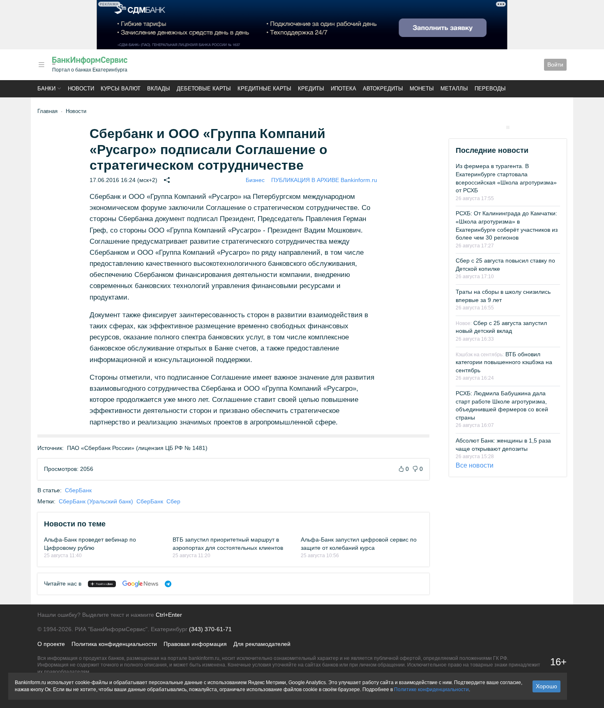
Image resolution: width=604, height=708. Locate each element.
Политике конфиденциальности (431, 689)
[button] (41, 64)
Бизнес (255, 180)
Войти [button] (555, 64)
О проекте (51, 644)
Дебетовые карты (204, 88)
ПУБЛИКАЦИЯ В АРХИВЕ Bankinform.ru (324, 180)
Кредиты (311, 88)
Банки (46, 88)
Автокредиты (383, 88)
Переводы (490, 88)
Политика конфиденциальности (114, 644)
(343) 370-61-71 (210, 629)
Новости (81, 88)
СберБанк (78, 490)
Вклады (158, 88)
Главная (47, 111)
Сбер (173, 501)
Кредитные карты (264, 88)
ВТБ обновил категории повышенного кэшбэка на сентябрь (504, 362)
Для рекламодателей (261, 644)
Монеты (422, 88)
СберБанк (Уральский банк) (96, 501)
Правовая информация (195, 644)
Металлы (454, 88)
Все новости (474, 465)
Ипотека (343, 88)
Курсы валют (121, 88)
